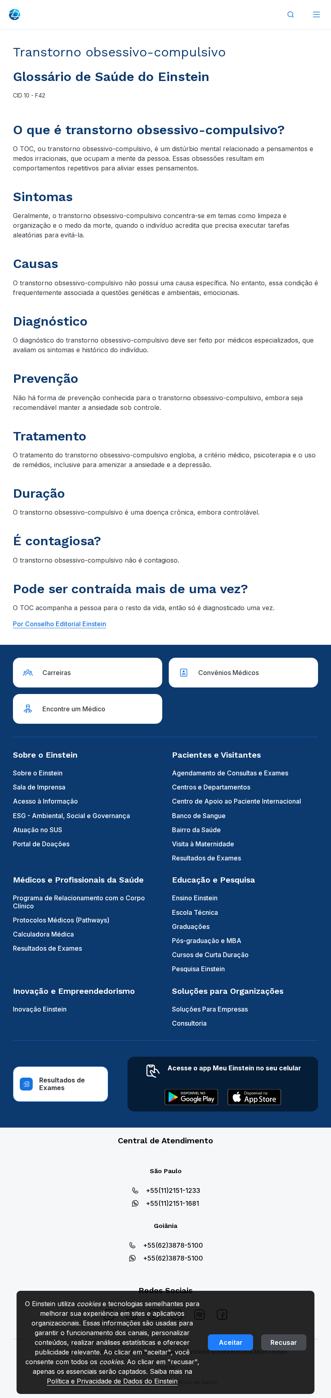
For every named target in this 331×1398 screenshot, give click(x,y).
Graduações (190, 926)
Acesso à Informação (45, 801)
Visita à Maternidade (203, 844)
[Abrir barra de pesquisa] (290, 14)
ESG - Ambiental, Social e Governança (71, 816)
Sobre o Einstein (38, 773)
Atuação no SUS (37, 830)
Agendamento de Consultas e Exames (230, 773)
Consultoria (189, 1023)
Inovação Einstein (40, 1009)
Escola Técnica (195, 912)
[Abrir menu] (316, 14)
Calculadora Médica (43, 934)
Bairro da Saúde (196, 830)
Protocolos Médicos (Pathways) (61, 920)
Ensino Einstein (195, 898)
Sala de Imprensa (39, 787)
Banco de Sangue (199, 816)
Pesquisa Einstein (198, 969)
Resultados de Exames (206, 858)
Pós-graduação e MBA (206, 941)
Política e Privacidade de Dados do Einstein (112, 1381)
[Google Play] (191, 1097)
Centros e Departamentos (211, 787)
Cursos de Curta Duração (210, 955)
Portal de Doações (41, 844)
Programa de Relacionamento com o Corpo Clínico (79, 902)
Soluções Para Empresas (210, 1009)
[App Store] (254, 1097)
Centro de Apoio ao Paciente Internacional (236, 801)
